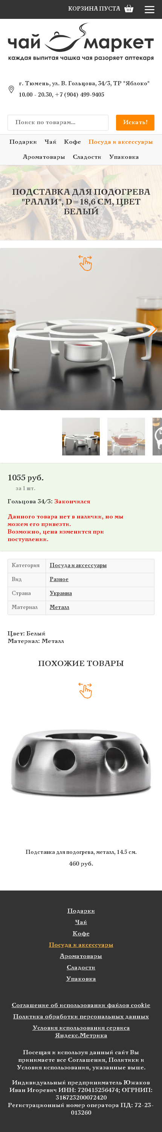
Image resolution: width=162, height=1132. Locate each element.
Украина (61, 593)
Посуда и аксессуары (121, 142)
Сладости (87, 157)
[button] (9, 329)
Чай (50, 142)
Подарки (23, 142)
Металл (59, 607)
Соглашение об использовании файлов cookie (81, 1005)
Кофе (72, 142)
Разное (59, 579)
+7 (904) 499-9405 (79, 95)
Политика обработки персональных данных (81, 1017)
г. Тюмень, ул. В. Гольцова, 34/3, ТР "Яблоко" (84, 83)
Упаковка (124, 157)
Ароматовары (44, 157)
